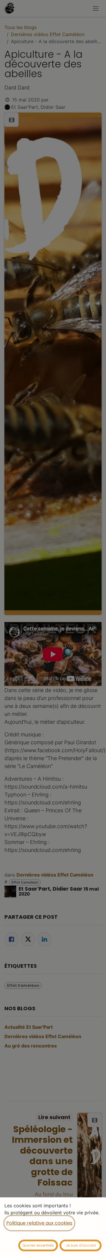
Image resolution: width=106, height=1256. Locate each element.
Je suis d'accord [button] (81, 1245)
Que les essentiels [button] (38, 1245)
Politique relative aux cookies (39, 1223)
